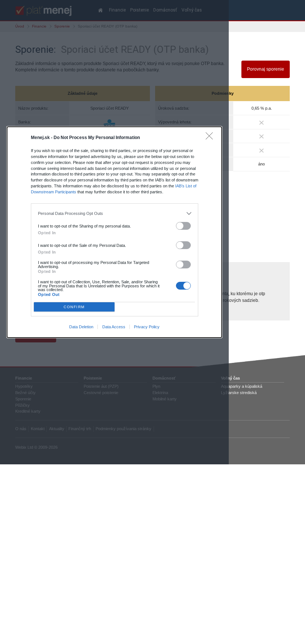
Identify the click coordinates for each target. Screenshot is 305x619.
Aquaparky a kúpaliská (241, 386)
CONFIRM (74, 307)
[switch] (183, 226)
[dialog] (114, 232)
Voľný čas (230, 378)
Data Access (113, 327)
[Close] (211, 137)
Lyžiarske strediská (239, 392)
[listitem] (114, 214)
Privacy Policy (147, 327)
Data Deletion (81, 327)
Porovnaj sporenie (265, 69)
